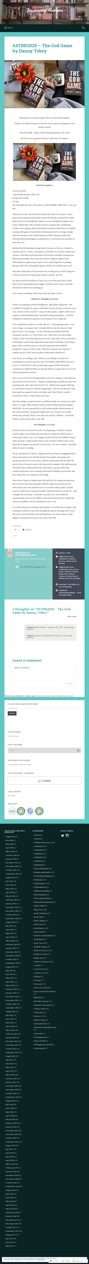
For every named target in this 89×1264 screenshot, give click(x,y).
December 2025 (12, 863)
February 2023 (11, 989)
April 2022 (10, 1026)
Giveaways (38, 984)
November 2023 (12, 956)
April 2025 (10, 892)
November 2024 (12, 911)
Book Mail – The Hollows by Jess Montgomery (69, 586)
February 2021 (11, 1079)
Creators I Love (40, 973)
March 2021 (10, 1075)
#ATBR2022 (38, 857)
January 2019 (11, 1171)
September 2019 (12, 1142)
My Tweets (11, 796)
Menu (10, 28)
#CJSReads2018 (39, 887)
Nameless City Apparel (43, 1005)
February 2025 (11, 900)
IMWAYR (37, 998)
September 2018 (12, 1186)
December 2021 (12, 1041)
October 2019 (11, 1138)
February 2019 (11, 1168)
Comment (69, 683)
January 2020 (11, 1127)
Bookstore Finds (40, 954)
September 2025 (12, 874)
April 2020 (10, 1116)
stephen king (39, 1020)
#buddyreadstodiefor (42, 872)
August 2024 (10, 922)
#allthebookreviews (66, 557)
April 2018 (10, 1205)
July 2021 (9, 1060)
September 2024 (12, 919)
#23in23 (37, 835)
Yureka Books (39, 1048)
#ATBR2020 (63, 559)
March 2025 (10, 896)
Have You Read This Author (45, 991)
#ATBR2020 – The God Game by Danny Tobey (42, 48)
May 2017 (9, 1246)
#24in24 (37, 839)
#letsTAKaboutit (40, 895)
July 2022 (9, 1015)
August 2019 (10, 1146)
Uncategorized (40, 1037)
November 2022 (12, 1000)
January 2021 (11, 1082)
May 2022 (9, 1023)
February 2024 (11, 944)
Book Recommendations (43, 936)
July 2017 (9, 1239)
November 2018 (12, 1179)
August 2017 (10, 1235)
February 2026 (11, 855)
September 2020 (12, 1097)
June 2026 (9, 840)
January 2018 (11, 1216)
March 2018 (10, 1209)
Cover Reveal (39, 969)
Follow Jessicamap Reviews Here (23, 704)
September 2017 (12, 1231)
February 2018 (11, 1212)
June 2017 (9, 1242)
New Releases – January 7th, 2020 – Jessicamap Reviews (50, 628)
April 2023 (10, 982)
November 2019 (12, 1134)
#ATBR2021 (38, 854)
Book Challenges (40, 913)
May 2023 (9, 978)
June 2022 (9, 1019)
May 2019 (9, 1157)
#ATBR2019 (38, 846)
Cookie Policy (41, 1259)
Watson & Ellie (40, 1041)
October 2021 (11, 1049)
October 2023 (11, 959)
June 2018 (9, 1198)
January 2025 (11, 904)
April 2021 (10, 1071)
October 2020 (11, 1093)
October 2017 (11, 1227)
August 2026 (10, 837)
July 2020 (9, 1105)
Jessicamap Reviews (44, 10)
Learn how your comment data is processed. (55, 696)
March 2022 (10, 1030)
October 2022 (11, 1004)
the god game (75, 578)
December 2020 (12, 1086)
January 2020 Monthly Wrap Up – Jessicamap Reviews (49, 637)
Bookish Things (40, 947)
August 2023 (10, 967)
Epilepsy (37, 977)
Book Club (38, 917)
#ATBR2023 (38, 861)
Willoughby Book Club (43, 1045)
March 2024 (10, 941)
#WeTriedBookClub (41, 898)
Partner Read (71, 561)
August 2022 (10, 1011)
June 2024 (9, 930)
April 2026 (10, 848)
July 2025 (9, 881)
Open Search (83, 28)
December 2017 (12, 1220)
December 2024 (12, 907)
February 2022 (11, 1034)
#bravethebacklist (41, 869)
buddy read (38, 958)
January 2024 (11, 948)
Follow (12, 713)
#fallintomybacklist (41, 891)
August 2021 (10, 1056)
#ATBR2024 (38, 865)
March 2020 (10, 1119)
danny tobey (63, 574)
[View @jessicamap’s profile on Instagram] (67, 835)
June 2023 (9, 974)
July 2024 (9, 926)
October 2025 (11, 870)
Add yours (72, 617)
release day (38, 1012)
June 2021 (9, 1064)
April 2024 (10, 937)
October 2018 (11, 1183)
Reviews (62, 563)
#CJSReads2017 (39, 883)
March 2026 (10, 851)
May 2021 (9, 1067)
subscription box (40, 1024)
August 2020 (10, 1101)
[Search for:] (44, 750)
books (61, 572)
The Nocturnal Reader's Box (45, 1027)
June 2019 (9, 1153)
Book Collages (39, 921)
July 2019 (9, 1149)
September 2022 (12, 1008)
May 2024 (9, 933)
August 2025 (10, 878)
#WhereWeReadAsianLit (43, 902)
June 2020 (9, 1108)
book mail (38, 932)
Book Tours (38, 943)
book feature (39, 928)
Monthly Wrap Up (41, 1001)
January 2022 (11, 1038)
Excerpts (37, 980)
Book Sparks (39, 939)
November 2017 (12, 1224)
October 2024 (11, 915)
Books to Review (40, 950)
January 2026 (11, 859)
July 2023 (9, 971)
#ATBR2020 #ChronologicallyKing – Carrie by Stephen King (70, 592)
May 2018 (9, 1201)
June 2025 (9, 885)
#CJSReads (38, 880)
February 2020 (11, 1123)
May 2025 (9, 889)
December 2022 (12, 997)
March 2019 (10, 1164)
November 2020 (12, 1090)
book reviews (73, 569)
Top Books (38, 1034)
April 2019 (10, 1160)
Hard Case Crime (40, 988)
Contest (37, 965)
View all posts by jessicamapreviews (33, 567)
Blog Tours (38, 910)
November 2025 (12, 866)
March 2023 (10, 985)
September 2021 (12, 1052)
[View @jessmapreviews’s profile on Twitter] (62, 835)
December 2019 (12, 1131)
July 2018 (9, 1194)
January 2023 (11, 993)
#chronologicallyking (42, 876)
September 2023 (12, 963)
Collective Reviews (71, 572)
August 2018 (10, 1190)
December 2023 (12, 952)
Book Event (38, 924)
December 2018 (12, 1175)
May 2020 (9, 1112)
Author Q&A (39, 906)
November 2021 (12, 1045)
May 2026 (9, 844)
